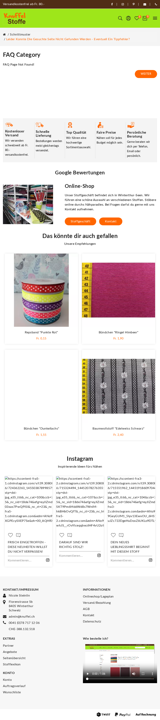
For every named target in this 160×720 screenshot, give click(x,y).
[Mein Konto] (128, 18)
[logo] (14, 18)
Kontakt (110, 221)
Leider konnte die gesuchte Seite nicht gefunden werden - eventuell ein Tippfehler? (68, 39)
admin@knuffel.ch (22, 616)
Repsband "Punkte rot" (41, 332)
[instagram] (123, 4)
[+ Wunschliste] (71, 260)
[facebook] (112, 4)
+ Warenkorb (41, 337)
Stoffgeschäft (80, 221)
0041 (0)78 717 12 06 (24, 622)
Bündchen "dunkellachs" (41, 428)
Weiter (146, 74)
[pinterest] (134, 4)
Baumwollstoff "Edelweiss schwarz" (118, 428)
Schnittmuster (20, 34)
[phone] (156, 4)
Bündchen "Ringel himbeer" (119, 332)
